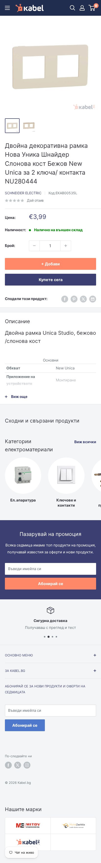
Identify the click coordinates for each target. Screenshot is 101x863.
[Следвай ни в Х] (83, 299)
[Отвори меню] (7, 8)
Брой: (10, 245)
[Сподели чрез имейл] (92, 299)
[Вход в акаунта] (82, 8)
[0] (92, 8)
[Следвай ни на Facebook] (8, 765)
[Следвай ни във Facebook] (64, 299)
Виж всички (85, 441)
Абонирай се (50, 583)
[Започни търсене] (72, 8)
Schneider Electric (23, 193)
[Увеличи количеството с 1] (66, 246)
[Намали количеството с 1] (34, 246)
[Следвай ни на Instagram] (27, 765)
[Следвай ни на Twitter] (17, 765)
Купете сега (51, 279)
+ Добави (50, 263)
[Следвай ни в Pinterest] (74, 299)
